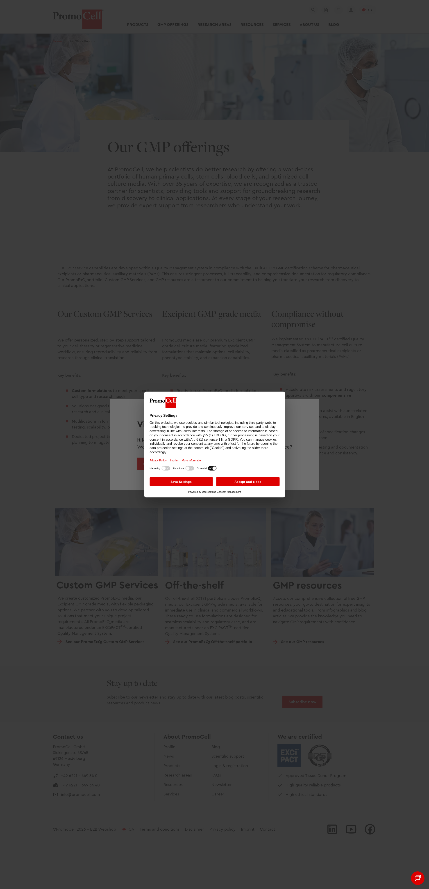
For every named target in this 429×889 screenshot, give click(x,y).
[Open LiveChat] (417, 878)
